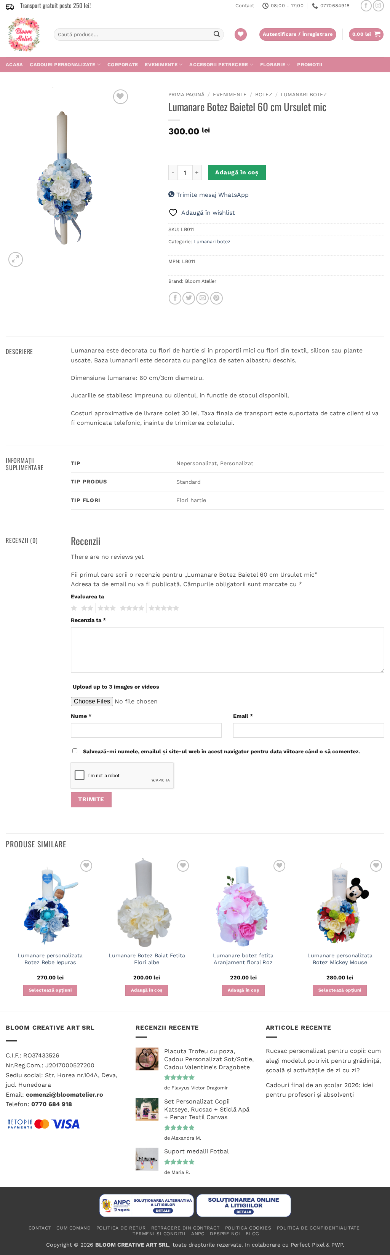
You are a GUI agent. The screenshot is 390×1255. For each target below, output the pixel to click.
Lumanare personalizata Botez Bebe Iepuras (50, 959)
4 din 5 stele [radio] (131, 608)
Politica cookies (248, 1228)
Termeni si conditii (159, 1233)
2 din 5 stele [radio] (86, 608)
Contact (244, 5)
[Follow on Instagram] (378, 5)
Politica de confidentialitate (318, 1228)
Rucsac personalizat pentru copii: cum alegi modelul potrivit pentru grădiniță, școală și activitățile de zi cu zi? (323, 1060)
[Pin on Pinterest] (216, 298)
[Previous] (6, 933)
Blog (252, 1233)
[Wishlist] (241, 34)
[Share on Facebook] (175, 298)
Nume (81, 716)
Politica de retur (120, 1228)
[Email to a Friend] (202, 298)
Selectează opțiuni (50, 990)
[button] (366, 34)
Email (243, 716)
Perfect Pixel (307, 1245)
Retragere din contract (185, 1228)
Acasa (14, 64)
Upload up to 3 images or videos (116, 687)
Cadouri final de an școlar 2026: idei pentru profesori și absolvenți (319, 1090)
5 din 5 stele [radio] (162, 608)
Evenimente (161, 64)
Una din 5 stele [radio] (73, 608)
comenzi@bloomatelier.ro (64, 1094)
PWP (337, 1245)
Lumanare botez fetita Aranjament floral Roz (243, 959)
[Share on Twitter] (188, 298)
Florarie (272, 64)
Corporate (122, 64)
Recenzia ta (88, 620)
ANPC (197, 1233)
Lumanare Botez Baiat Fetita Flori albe (147, 959)
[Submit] (216, 34)
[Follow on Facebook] (366, 5)
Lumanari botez (304, 94)
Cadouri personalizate (62, 64)
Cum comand (73, 1228)
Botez (263, 94)
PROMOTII (309, 64)
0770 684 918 (51, 1104)
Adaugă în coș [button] (147, 990)
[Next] (384, 933)
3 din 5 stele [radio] (105, 608)
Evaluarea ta (87, 596)
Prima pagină (186, 94)
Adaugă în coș (236, 172)
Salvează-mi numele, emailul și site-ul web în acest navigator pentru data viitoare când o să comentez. (221, 751)
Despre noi (225, 1233)
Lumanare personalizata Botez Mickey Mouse (339, 959)
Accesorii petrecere (218, 64)
